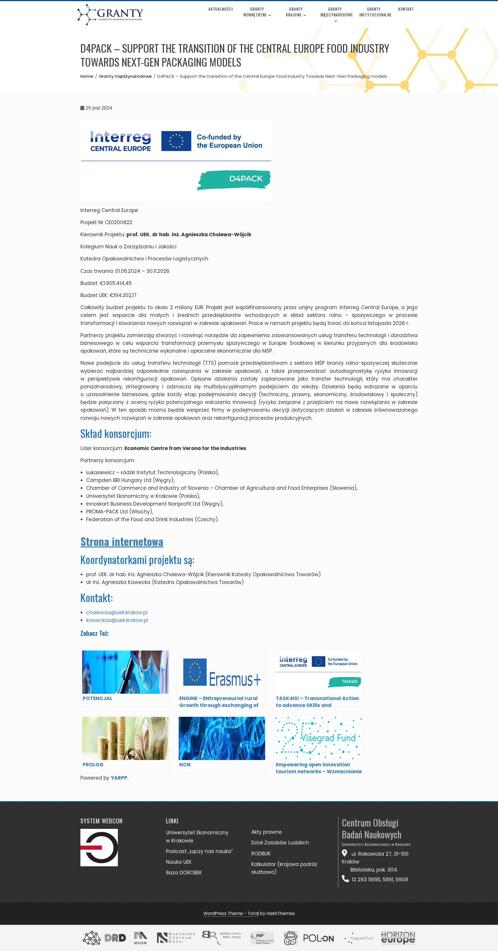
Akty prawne (266, 832)
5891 (388, 879)
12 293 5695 (366, 879)
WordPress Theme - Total (231, 913)
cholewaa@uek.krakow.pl (117, 612)
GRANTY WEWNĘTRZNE (255, 12)
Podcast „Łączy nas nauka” (199, 851)
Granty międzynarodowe (336, 12)
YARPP (119, 777)
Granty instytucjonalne (375, 12)
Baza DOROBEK (184, 872)
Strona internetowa (121, 541)
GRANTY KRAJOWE (294, 12)
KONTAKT (406, 9)
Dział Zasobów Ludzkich (280, 842)
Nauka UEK (179, 862)
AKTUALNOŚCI (220, 9)
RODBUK (261, 853)
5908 (402, 879)
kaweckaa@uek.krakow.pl (117, 620)
